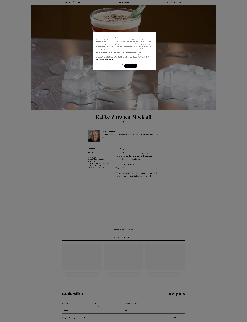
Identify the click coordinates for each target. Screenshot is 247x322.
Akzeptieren (131, 65)
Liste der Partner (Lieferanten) (104, 59)
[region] (124, 51)
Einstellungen (116, 65)
